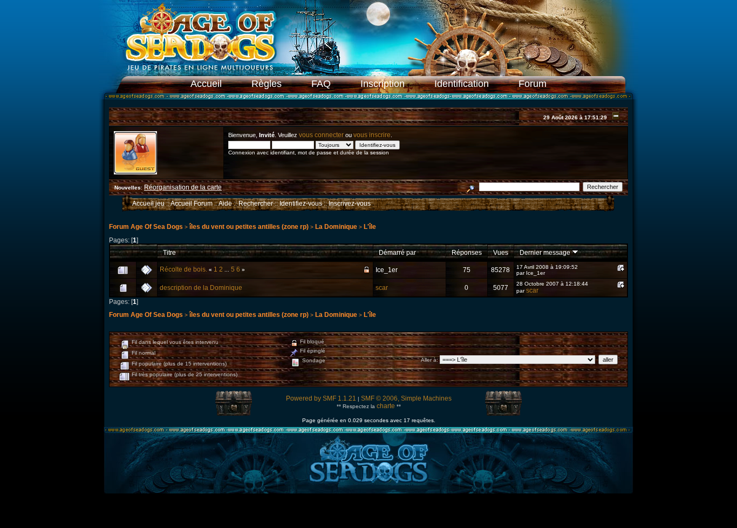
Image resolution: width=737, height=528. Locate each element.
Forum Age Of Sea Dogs (146, 227)
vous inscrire (372, 135)
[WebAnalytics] (368, 513)
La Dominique (336, 227)
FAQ (321, 83)
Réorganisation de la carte (183, 187)
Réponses (467, 252)
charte (386, 406)
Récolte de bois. (183, 269)
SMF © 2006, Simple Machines (406, 398)
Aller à (428, 360)
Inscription (382, 83)
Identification (461, 83)
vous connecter (321, 135)
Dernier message (546, 252)
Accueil (206, 83)
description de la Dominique (201, 288)
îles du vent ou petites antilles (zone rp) (249, 227)
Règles (266, 83)
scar (382, 288)
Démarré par (397, 252)
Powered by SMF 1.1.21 (321, 398)
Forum (532, 83)
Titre (169, 252)
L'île (370, 227)
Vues (500, 252)
